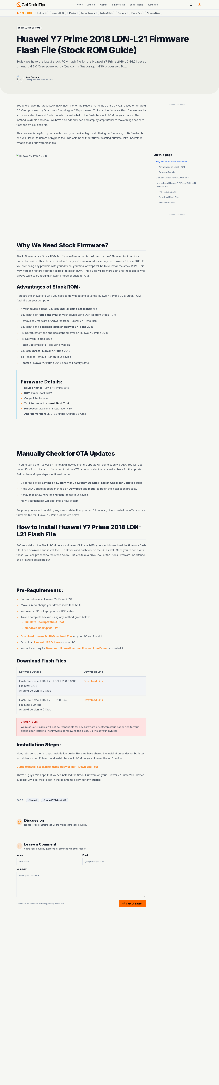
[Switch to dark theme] (199, 5)
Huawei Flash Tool (57, 403)
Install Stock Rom (29, 28)
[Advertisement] (81, 431)
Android (91, 4)
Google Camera (88, 13)
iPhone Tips (136, 13)
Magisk (72, 13)
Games (104, 4)
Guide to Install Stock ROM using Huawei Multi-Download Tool (57, 766)
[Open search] (191, 5)
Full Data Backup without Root (44, 622)
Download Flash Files (169, 197)
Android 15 (41, 13)
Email (85, 855)
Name (20, 855)
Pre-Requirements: (168, 192)
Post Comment (134, 903)
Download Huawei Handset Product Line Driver (77, 648)
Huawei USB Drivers (47, 642)
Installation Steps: (167, 202)
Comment (22, 869)
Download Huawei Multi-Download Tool (47, 636)
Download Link (93, 681)
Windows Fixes (153, 13)
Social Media (136, 4)
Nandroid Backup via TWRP (43, 627)
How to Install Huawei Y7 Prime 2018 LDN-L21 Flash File (176, 185)
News (80, 4)
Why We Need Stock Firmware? (171, 161)
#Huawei (32, 800)
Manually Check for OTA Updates (172, 177)
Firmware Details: (167, 172)
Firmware (122, 13)
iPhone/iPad (118, 4)
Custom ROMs (106, 13)
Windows (153, 4)
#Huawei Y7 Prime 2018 (55, 800)
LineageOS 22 (58, 13)
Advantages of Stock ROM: (172, 167)
